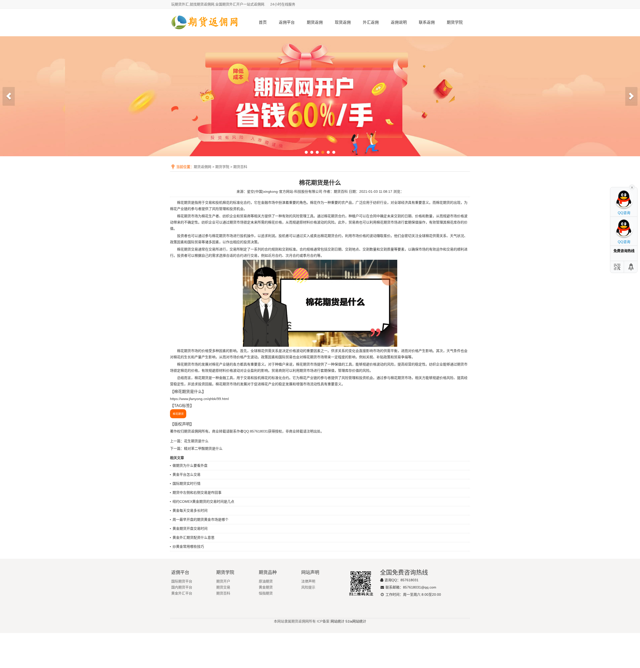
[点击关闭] (632, 187)
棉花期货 (184, 202)
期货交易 (223, 587)
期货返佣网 (202, 167)
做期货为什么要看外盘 (190, 466)
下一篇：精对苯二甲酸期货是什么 (196, 448)
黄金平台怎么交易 (186, 474)
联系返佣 (427, 22)
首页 (263, 22)
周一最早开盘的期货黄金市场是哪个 (200, 520)
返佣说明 (399, 22)
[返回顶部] (631, 267)
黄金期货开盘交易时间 (190, 528)
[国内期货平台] (320, 96)
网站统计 (337, 621)
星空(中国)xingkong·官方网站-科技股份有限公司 (284, 192)
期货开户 (223, 581)
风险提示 (308, 587)
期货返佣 (315, 22)
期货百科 (240, 167)
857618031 (409, 580)
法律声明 (308, 581)
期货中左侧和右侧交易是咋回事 (197, 492)
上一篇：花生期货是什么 (189, 441)
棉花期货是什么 (188, 392)
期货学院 (455, 22)
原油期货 (266, 581)
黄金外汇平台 (181, 593)
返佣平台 (287, 22)
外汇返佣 (371, 22)
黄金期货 (266, 587)
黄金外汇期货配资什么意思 (193, 538)
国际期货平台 (181, 581)
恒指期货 (266, 593)
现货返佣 (343, 22)
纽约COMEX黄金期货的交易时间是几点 (203, 502)
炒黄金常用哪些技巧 (188, 546)
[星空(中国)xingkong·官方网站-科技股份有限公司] (205, 34)
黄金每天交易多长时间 (190, 510)
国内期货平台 (181, 587)
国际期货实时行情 (186, 484)
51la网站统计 (356, 621)
